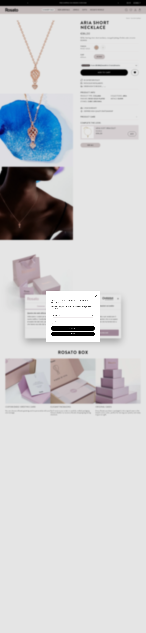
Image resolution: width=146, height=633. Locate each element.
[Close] (96, 295)
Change (73, 328)
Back (73, 334)
